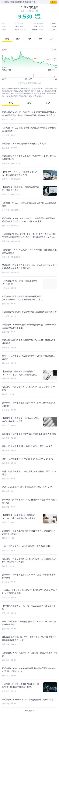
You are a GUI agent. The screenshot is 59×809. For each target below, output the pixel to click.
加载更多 (28, 710)
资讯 (11, 102)
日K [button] (29, 38)
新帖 (29, 102)
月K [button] (52, 38)
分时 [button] (7, 38)
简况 (48, 102)
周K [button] (40, 38)
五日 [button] (18, 38)
